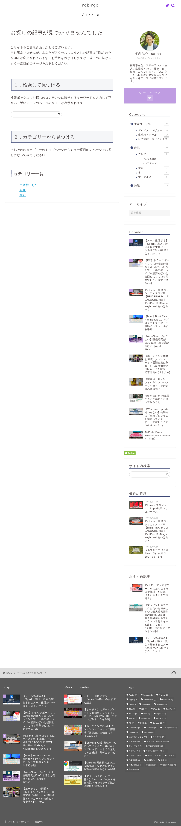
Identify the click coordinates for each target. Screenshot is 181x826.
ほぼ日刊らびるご (138, 737)
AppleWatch (150, 700)
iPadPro (170, 709)
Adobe (133, 695)
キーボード (158, 737)
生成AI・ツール (153, 134)
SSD (143, 723)
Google (146, 704)
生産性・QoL (28, 185)
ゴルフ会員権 (149, 159)
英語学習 (134, 770)
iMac (132, 709)
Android (163, 695)
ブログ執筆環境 (155, 746)
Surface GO (159, 723)
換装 (164, 760)
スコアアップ (149, 163)
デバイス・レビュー (153, 130)
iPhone (133, 714)
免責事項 (39, 822)
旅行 (153, 168)
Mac (132, 718)
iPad (156, 709)
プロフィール (90, 15)
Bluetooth (167, 700)
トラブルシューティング (158, 741)
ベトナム (134, 751)
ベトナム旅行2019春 (156, 751)
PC (131, 723)
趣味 (22, 190)
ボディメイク (154, 756)
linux (147, 714)
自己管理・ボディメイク (152, 139)
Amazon (148, 695)
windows (148, 733)
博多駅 (150, 760)
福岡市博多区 (169, 765)
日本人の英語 (135, 765)
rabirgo (90, 5)
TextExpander (170, 728)
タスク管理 (134, 741)
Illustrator (162, 704)
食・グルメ (152, 177)
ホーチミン (135, 756)
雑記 (22, 195)
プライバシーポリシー (18, 822)
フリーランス (135, 746)
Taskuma (151, 728)
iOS (144, 709)
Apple (133, 700)
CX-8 (132, 704)
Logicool (161, 714)
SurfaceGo (134, 728)
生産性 (152, 765)
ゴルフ (152, 154)
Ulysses (133, 733)
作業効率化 (134, 760)
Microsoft (161, 718)
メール (171, 756)
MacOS (145, 718)
